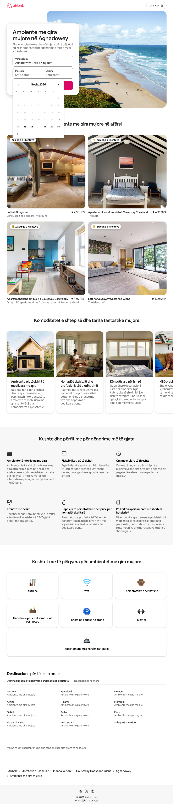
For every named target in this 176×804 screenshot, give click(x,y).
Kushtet (93, 800)
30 (58, 126)
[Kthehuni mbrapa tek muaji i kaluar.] (19, 85)
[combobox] (43, 63)
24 (18, 126)
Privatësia (80, 800)
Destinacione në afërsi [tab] (86, 680)
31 (18, 133)
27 (38, 126)
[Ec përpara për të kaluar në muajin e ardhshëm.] (58, 85)
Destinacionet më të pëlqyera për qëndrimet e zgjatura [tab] (38, 680)
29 (51, 126)
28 (45, 126)
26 (31, 126)
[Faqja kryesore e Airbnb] (15, 5)
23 (58, 119)
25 (25, 126)
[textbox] (27, 75)
